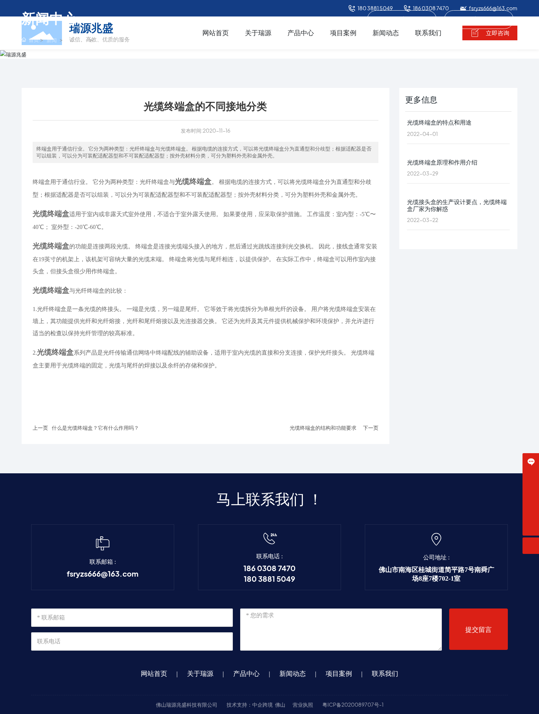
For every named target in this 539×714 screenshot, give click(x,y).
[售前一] (530, 478)
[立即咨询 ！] (530, 461)
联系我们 (385, 673)
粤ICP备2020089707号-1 (353, 705)
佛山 (280, 705)
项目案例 (339, 673)
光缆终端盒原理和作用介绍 (442, 162)
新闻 (52, 40)
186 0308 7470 (269, 568)
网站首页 (154, 673)
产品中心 (246, 673)
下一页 (370, 428)
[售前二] (530, 494)
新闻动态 (292, 673)
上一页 (40, 428)
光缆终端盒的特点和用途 (439, 122)
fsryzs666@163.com (102, 574)
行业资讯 (479, 19)
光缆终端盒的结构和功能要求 (323, 428)
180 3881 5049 (269, 579)
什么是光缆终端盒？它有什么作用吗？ (95, 428)
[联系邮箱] (530, 511)
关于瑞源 (200, 673)
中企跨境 (262, 705)
